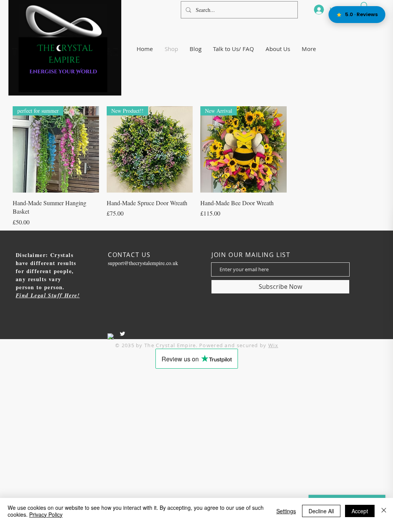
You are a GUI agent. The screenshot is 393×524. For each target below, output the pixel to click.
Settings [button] (286, 511)
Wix (273, 345)
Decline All (321, 511)
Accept (360, 511)
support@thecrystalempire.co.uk (143, 263)
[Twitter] (122, 334)
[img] (64, 94)
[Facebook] (110, 336)
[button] (278, 48)
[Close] (383, 511)
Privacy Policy (46, 514)
